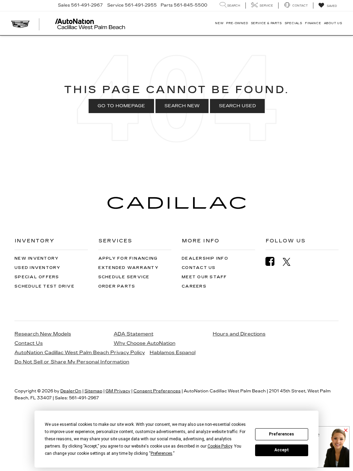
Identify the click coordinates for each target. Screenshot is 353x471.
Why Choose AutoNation (144, 343)
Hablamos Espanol (172, 352)
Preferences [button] (161, 453)
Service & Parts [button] (266, 23)
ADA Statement (133, 334)
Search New (182, 106)
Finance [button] (313, 23)
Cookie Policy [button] (220, 446)
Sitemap (93, 391)
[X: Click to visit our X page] (290, 262)
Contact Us (199, 267)
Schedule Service (124, 277)
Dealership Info (205, 258)
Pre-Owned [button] (237, 23)
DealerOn (70, 391)
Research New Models (42, 334)
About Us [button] (333, 23)
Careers (194, 286)
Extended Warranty (128, 267)
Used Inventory (37, 267)
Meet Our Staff (204, 277)
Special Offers (36, 277)
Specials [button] (293, 23)
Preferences (281, 434)
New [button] (219, 23)
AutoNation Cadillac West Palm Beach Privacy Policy (79, 352)
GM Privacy (117, 391)
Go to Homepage (121, 106)
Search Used (237, 106)
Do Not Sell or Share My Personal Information (71, 362)
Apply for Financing (128, 258)
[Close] (345, 431)
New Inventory (36, 258)
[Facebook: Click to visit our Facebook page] (273, 261)
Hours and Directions (239, 334)
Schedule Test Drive (44, 286)
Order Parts (116, 286)
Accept (281, 450)
